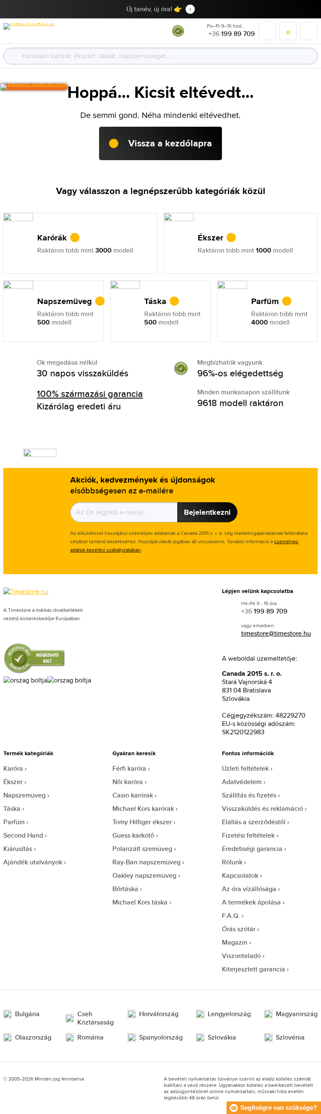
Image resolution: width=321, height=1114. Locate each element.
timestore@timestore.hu (276, 633)
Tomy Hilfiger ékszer (142, 822)
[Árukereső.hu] (178, 35)
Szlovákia (222, 1037)
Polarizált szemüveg (142, 848)
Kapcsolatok (240, 875)
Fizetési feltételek (248, 835)
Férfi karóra (129, 768)
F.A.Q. (231, 915)
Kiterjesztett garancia (253, 969)
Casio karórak (132, 795)
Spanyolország (161, 1037)
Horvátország (158, 1014)
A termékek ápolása (251, 902)
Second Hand (23, 835)
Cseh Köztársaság (95, 1018)
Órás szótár (238, 929)
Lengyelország (229, 1014)
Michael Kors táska (140, 902)
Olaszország (33, 1037)
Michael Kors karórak (143, 808)
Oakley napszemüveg (144, 875)
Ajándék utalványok (32, 862)
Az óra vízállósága (249, 889)
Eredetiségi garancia (252, 848)
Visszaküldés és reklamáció (262, 808)
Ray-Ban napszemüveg (146, 862)
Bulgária (27, 1014)
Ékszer (13, 782)
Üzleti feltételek (245, 768)
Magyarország (297, 1014)
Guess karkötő (133, 835)
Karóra (13, 768)
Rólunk (232, 862)
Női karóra (127, 782)
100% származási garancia (90, 393)
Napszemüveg (24, 795)
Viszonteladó (241, 956)
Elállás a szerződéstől (253, 822)
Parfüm (14, 822)
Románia (90, 1037)
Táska (11, 808)
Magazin (234, 942)
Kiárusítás (17, 848)
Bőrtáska (125, 889)
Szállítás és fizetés (249, 795)
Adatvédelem (242, 782)
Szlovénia (290, 1037)
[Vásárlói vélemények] (33, 87)
